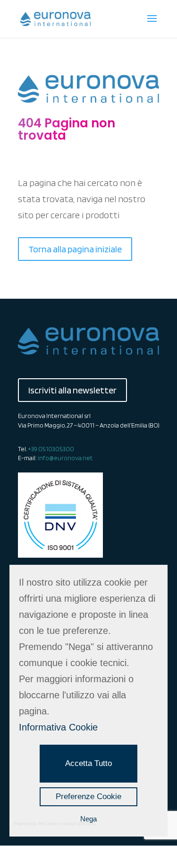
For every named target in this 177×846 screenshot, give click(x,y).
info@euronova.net (65, 458)
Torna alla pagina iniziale (75, 249)
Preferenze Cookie (88, 796)
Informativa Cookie (58, 727)
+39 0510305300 (51, 449)
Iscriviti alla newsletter (72, 390)
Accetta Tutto (88, 763)
